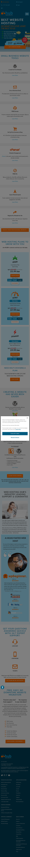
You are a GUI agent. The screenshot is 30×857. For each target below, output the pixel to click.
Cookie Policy (18, 429)
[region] (15, 428)
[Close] (27, 418)
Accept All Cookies (15, 433)
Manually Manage (15, 437)
